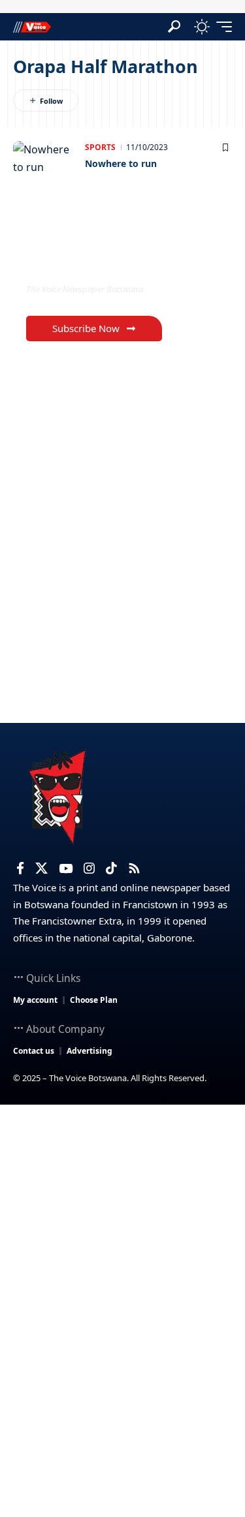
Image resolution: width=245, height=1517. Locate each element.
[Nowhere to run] (45, 167)
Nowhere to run (121, 163)
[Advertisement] (122, 1233)
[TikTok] (111, 868)
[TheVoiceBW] (32, 26)
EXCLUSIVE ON (80, 262)
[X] (41, 868)
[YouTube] (66, 868)
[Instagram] (89, 868)
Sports (100, 147)
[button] (174, 26)
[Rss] (134, 868)
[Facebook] (20, 868)
